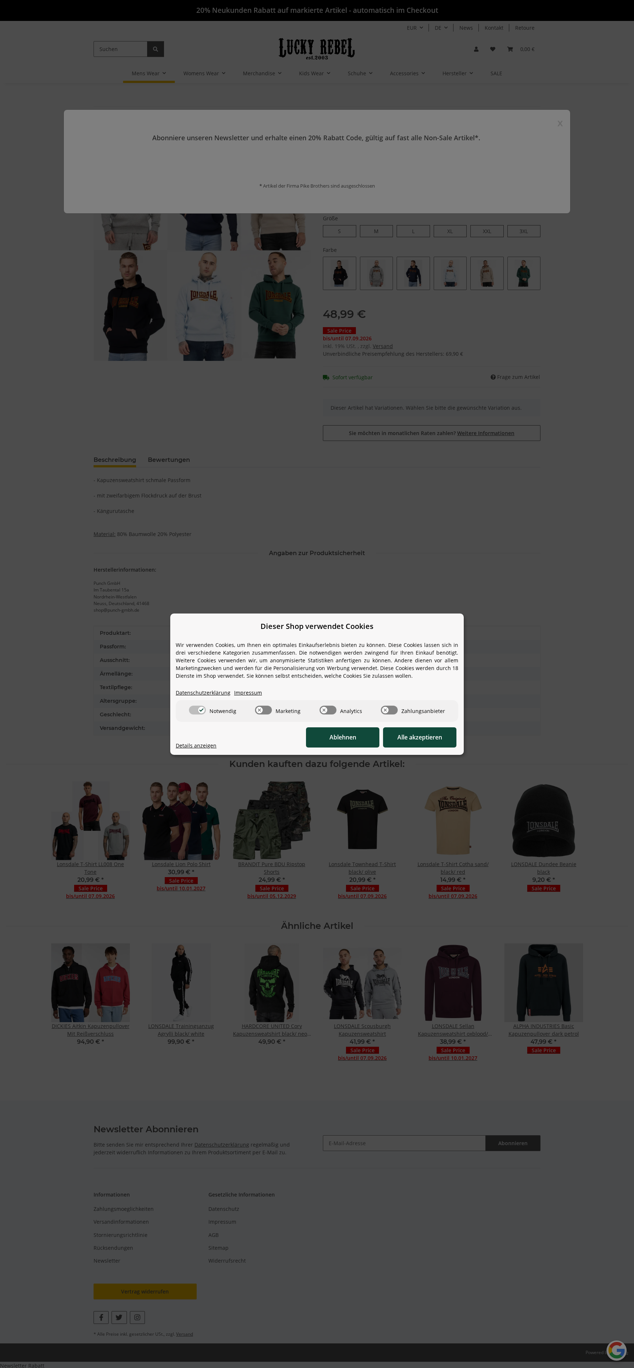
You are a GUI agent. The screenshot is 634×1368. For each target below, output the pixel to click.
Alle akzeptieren (419, 737)
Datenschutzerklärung (203, 692)
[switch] (197, 710)
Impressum (248, 692)
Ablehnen (342, 737)
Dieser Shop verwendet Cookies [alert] (317, 626)
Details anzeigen (196, 745)
